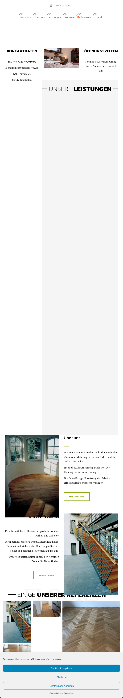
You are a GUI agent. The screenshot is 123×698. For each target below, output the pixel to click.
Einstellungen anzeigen (61, 685)
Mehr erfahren (77, 496)
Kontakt (99, 17)
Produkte (69, 17)
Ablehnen (61, 677)
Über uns (39, 17)
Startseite (25, 17)
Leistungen (54, 17)
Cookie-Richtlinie (56, 693)
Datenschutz (69, 693)
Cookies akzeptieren (61, 668)
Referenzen (84, 17)
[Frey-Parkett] (61, 5)
